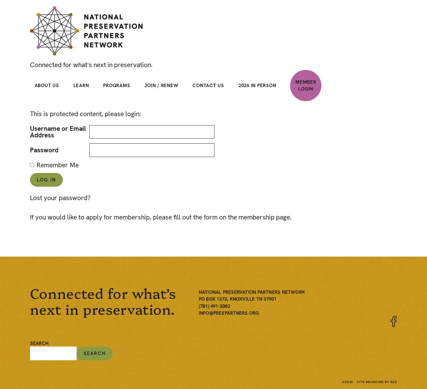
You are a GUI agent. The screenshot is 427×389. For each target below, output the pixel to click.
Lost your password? (60, 198)
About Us (47, 85)
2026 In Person (257, 85)
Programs (116, 85)
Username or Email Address (58, 131)
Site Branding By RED (377, 382)
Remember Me (58, 165)
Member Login (305, 85)
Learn (81, 85)
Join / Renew (161, 85)
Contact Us (208, 85)
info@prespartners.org (229, 313)
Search (39, 343)
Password (44, 150)
